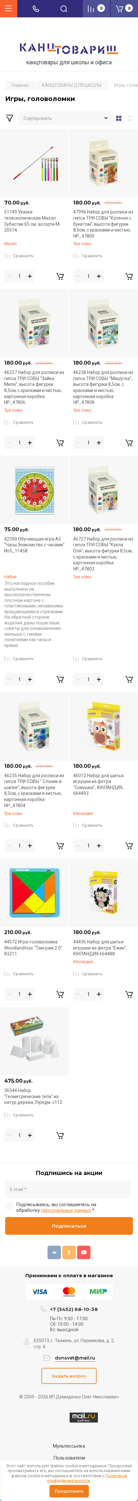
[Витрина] (118, 118)
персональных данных (66, 1210)
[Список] (131, 118)
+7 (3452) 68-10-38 (74, 1309)
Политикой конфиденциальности (87, 1478)
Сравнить (23, 255)
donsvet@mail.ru (75, 1358)
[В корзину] (60, 276)
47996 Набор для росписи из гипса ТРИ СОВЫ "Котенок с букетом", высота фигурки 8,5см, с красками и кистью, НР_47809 (103, 223)
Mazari (10, 243)
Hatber (10, 576)
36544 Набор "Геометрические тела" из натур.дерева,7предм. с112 (33, 1096)
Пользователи (69, 1458)
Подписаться (69, 1226)
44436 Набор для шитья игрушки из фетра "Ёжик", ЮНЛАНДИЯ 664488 (100, 947)
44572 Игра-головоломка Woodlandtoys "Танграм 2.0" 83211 (33, 947)
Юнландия (83, 813)
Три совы (82, 243)
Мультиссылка (69, 1446)
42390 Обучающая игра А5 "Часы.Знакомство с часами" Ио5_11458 (34, 544)
